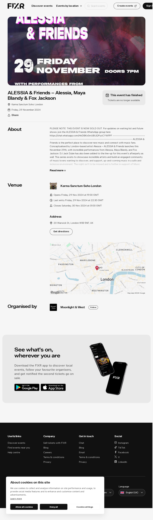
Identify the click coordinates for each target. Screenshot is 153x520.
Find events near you (19, 447)
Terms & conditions (53, 457)
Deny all (54, 507)
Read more (57, 170)
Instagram (123, 442)
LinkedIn (122, 462)
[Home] (16, 6)
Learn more (16, 498)
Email (82, 452)
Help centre (14, 452)
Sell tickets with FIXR (54, 442)
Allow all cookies (24, 507)
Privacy (47, 462)
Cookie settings (84, 507)
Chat (81, 442)
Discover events (42, 5)
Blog (45, 447)
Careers (47, 452)
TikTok (121, 447)
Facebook (123, 452)
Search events (98, 5)
